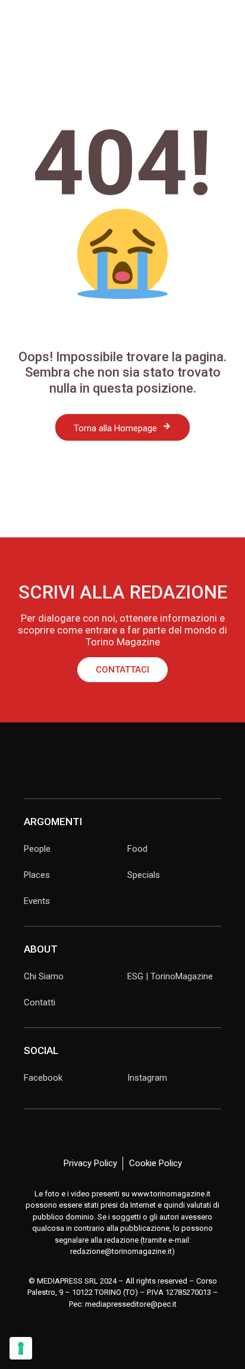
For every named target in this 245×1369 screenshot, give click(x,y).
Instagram (147, 1077)
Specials (143, 875)
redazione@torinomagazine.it (121, 1251)
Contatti (39, 1002)
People (37, 848)
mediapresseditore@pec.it (131, 1304)
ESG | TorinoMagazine (170, 976)
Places (37, 875)
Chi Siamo (44, 976)
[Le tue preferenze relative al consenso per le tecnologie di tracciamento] (21, 1348)
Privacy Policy (90, 1163)
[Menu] (17, 20)
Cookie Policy (155, 1163)
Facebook (43, 1077)
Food (137, 848)
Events (37, 901)
